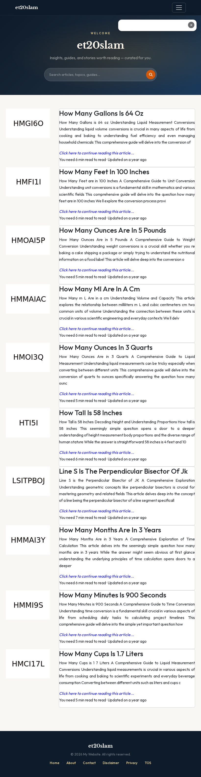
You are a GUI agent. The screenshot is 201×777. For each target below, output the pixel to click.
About (71, 763)
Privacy (132, 763)
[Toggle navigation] (179, 7)
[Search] (150, 74)
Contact (89, 763)
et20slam (26, 7)
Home (54, 763)
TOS (148, 763)
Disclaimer (111, 763)
